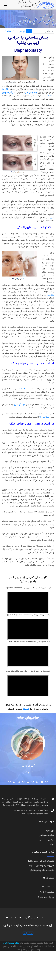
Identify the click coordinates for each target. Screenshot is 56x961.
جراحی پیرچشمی (46, 835)
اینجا (26, 708)
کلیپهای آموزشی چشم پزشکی (40, 861)
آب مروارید (28, 765)
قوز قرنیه (50, 830)
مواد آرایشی (19, 404)
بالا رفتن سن (31, 92)
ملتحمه (50, 295)
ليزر (52, 217)
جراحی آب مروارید (46, 840)
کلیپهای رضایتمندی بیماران (41, 865)
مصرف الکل (23, 389)
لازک (52, 844)
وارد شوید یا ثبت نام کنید (14, 31)
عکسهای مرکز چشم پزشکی (41, 870)
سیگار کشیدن (9, 92)
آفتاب (49, 96)
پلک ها (5, 89)
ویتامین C (44, 417)
